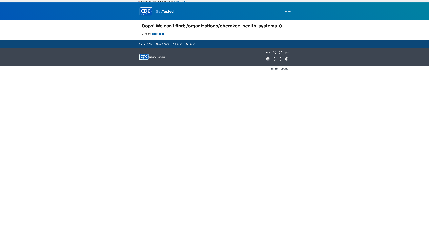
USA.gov (284, 69)
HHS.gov (274, 69)
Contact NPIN (145, 44)
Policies (176, 44)
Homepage (158, 33)
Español (288, 11)
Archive (189, 44)
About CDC (161, 44)
